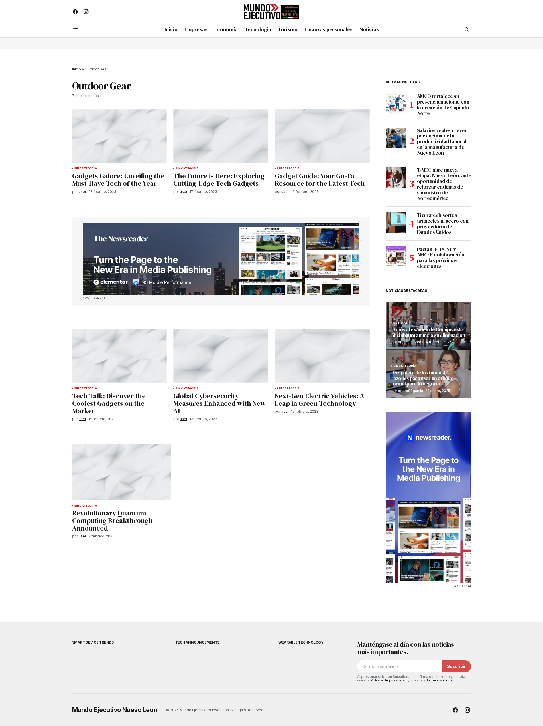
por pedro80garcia (407, 391)
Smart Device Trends (93, 642)
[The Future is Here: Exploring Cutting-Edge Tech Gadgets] (220, 136)
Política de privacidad (389, 680)
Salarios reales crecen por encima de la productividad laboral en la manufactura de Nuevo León (442, 142)
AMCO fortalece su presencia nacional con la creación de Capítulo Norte (443, 104)
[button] (75, 29)
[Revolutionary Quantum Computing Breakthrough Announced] (121, 472)
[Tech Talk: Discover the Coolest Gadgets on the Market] (119, 356)
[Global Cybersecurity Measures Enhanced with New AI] (220, 356)
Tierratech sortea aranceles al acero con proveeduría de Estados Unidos (443, 223)
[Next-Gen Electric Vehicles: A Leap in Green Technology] (322, 356)
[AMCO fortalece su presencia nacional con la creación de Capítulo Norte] (396, 103)
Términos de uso (440, 680)
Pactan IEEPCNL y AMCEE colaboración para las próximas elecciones (441, 257)
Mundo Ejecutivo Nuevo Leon (114, 709)
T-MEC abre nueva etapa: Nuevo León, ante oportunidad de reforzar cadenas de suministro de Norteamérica (444, 184)
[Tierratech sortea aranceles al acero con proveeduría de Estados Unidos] (396, 222)
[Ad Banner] (221, 259)
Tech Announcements (197, 642)
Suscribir (456, 666)
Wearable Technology (301, 642)
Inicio (76, 69)
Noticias (400, 322)
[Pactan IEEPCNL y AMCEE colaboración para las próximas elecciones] (396, 256)
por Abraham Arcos (407, 342)
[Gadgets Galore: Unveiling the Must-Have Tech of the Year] (119, 136)
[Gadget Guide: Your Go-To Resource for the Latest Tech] (322, 136)
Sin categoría (85, 168)
